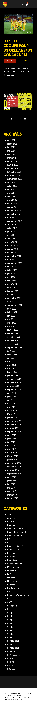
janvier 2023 (12, 291)
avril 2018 (11, 491)
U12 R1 (10, 616)
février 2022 (12, 330)
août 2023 (11, 266)
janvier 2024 (12, 249)
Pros (9, 592)
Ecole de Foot (13, 549)
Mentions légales (21, 697)
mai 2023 (11, 277)
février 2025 (12, 203)
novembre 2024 (14, 214)
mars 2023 (12, 284)
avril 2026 (11, 154)
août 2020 (11, 393)
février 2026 (12, 161)
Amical (10, 514)
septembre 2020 (14, 389)
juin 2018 (11, 484)
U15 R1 (10, 634)
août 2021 (11, 351)
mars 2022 (12, 326)
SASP (9, 602)
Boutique (11, 525)
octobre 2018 (13, 470)
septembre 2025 (14, 179)
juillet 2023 (12, 270)
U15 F (9, 630)
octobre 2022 (13, 302)
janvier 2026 (12, 165)
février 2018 (12, 498)
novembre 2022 (14, 298)
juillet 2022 (12, 312)
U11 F (9, 613)
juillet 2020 (12, 396)
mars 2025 (12, 200)
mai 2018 (11, 488)
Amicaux (11, 518)
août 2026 (11, 140)
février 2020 (12, 414)
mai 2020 (11, 403)
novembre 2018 (14, 466)
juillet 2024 (12, 228)
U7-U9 (10, 658)
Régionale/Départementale (19, 595)
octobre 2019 (13, 428)
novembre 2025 (14, 172)
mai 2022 (11, 319)
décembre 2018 (14, 463)
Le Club (10, 574)
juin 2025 (11, 189)
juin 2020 (11, 400)
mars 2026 (12, 158)
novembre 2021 (14, 340)
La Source (11, 570)
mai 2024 (11, 235)
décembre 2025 (14, 168)
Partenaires (12, 584)
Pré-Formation (14, 588)
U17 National (13, 641)
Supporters (12, 606)
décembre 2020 (14, 379)
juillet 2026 (12, 144)
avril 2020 (11, 407)
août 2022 (11, 309)
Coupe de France (15, 528)
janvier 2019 (12, 459)
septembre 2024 (14, 221)
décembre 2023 (14, 252)
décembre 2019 (14, 421)
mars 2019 (12, 452)
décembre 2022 (14, 295)
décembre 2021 (14, 337)
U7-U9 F (10, 662)
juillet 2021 (12, 354)
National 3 (11, 577)
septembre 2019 (14, 431)
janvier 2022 (12, 333)
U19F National (13, 655)
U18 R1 (10, 644)
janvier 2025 (12, 207)
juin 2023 (11, 273)
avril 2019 (11, 449)
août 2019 (11, 435)
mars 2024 (12, 242)
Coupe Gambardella (16, 535)
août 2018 (11, 477)
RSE (9, 599)
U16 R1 (10, 637)
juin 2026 (11, 147)
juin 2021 (11, 358)
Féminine (11, 553)
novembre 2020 (14, 382)
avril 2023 (11, 280)
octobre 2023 (13, 259)
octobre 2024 (13, 217)
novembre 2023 (14, 256)
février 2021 (12, 372)
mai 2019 (11, 445)
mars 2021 (12, 368)
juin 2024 (11, 231)
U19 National (13, 648)
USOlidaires (12, 669)
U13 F (9, 620)
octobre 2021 (13, 344)
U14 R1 (10, 627)
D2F (9, 539)
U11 (9, 609)
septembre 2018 (14, 474)
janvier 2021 (12, 375)
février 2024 (12, 245)
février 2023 (12, 287)
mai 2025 (11, 193)
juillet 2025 (12, 186)
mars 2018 (12, 495)
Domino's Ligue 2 (15, 546)
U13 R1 (10, 623)
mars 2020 (12, 410)
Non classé (12, 581)
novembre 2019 (14, 424)
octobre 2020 (13, 386)
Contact (6, 697)
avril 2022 (11, 323)
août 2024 (11, 224)
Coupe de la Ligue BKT (17, 532)
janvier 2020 (12, 417)
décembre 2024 (14, 210)
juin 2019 (11, 442)
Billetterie (11, 521)
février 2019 (12, 456)
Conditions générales (12, 700)
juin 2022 (11, 316)
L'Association (13, 567)
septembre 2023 (14, 263)
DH (8, 542)
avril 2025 (11, 196)
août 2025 (11, 182)
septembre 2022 (14, 305)
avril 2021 (11, 365)
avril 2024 (11, 238)
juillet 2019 (12, 438)
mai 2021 (11, 361)
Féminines (12, 556)
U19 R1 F (11, 651)
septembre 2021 (14, 347)
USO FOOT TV (13, 665)
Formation (12, 560)
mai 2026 (11, 151)
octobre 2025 (13, 175)
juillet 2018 (12, 481)
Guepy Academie (14, 563)
